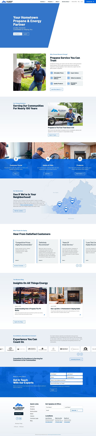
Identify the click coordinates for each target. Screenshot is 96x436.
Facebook (17, 418)
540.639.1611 (67, 422)
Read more (30, 302)
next (80, 265)
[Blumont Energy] (7, 2)
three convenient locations (26, 205)
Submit (52, 390)
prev (77, 265)
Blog (31, 420)
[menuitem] (43, 1)
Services (32, 406)
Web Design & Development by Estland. (54, 434)
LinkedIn (20, 418)
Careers (32, 416)
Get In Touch (18, 413)
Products (32, 409)
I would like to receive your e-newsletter (61, 386)
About (31, 413)
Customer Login (34, 418)
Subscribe (74, 410)
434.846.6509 (48, 422)
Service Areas (33, 411)
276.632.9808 (58, 422)
